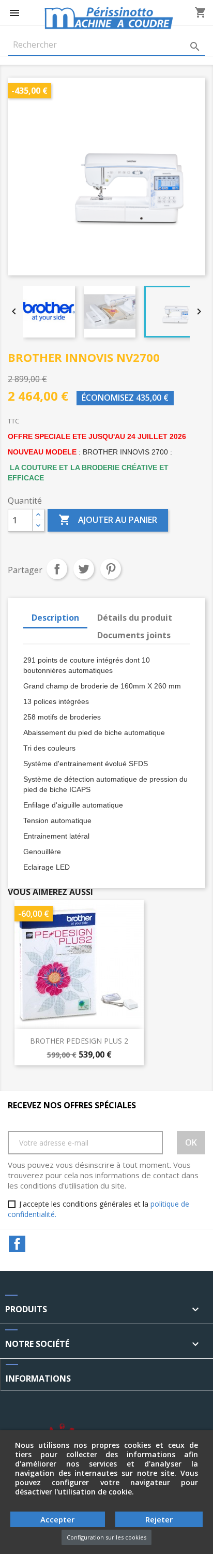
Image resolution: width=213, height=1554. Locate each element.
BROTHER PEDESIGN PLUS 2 (79, 1041)
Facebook (17, 1244)
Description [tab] (55, 617)
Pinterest (110, 569)
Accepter (57, 1519)
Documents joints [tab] (134, 635)
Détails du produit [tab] (134, 617)
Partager (57, 569)
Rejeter (159, 1519)
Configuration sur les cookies (106, 1537)
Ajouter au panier (107, 520)
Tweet (83, 569)
